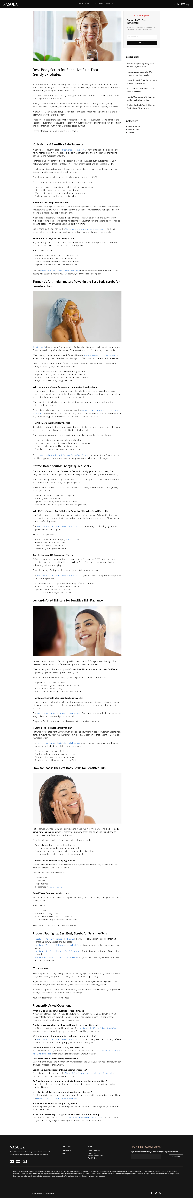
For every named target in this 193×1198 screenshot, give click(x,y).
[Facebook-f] (151, 1193)
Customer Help (66, 1151)
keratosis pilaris (71, 539)
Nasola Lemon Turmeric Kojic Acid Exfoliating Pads (58, 713)
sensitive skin (56, 887)
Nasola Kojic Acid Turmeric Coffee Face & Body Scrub (59, 526)
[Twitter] (156, 1193)
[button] (185, 4)
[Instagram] (160, 1193)
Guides (131, 132)
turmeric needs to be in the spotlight (99, 355)
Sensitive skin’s (39, 347)
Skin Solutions (134, 129)
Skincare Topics (135, 126)
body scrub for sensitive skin (71, 149)
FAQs (63, 1153)
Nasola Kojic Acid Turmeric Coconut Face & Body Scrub (63, 455)
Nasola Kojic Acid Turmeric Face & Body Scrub (85, 229)
